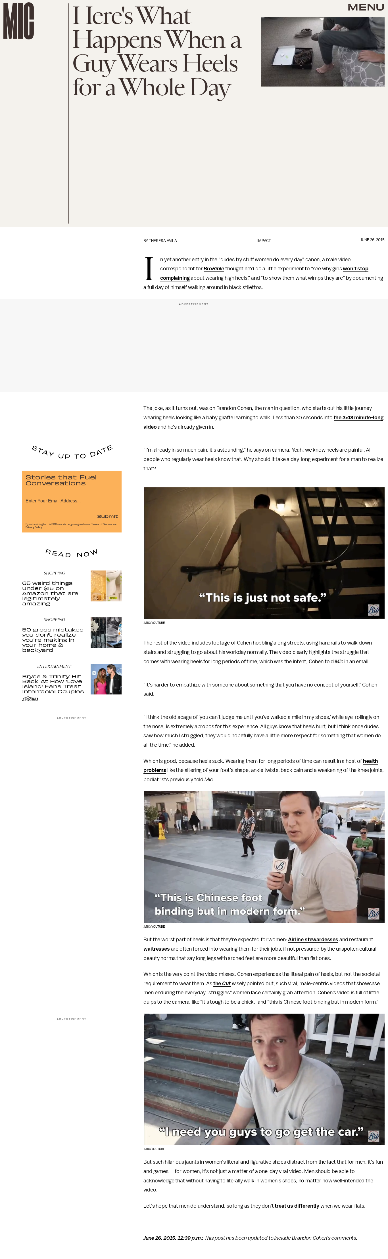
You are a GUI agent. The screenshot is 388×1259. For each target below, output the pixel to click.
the (217, 983)
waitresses (156, 949)
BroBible (214, 268)
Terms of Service (101, 524)
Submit (107, 516)
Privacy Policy (34, 527)
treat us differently (297, 1206)
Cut (226, 983)
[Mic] (18, 20)
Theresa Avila (163, 241)
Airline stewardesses (313, 939)
